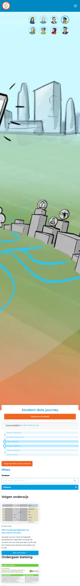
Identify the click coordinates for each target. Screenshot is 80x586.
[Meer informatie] (20, 529)
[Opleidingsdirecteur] (43, 20)
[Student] (65, 20)
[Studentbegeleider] (43, 30)
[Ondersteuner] (32, 30)
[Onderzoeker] (65, 30)
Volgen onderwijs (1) (12, 441)
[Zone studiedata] (14, 6)
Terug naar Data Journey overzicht (17, 464)
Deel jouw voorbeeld (40, 417)
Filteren (7, 487)
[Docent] (54, 20)
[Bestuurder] (32, 20)
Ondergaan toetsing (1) (13, 446)
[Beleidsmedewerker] (54, 30)
